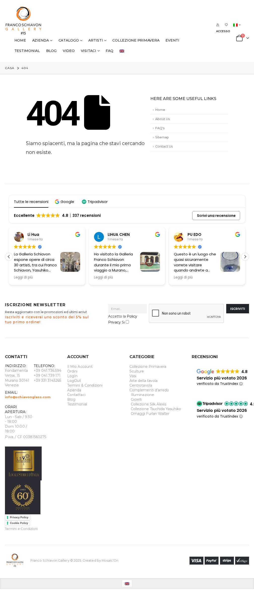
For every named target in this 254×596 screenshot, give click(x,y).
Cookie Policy (19, 523)
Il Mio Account (80, 366)
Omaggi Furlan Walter (150, 413)
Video (69, 51)
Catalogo (69, 40)
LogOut (74, 380)
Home (20, 40)
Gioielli (136, 399)
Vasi (132, 376)
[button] (65, 201)
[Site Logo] (23, 20)
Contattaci (76, 395)
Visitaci (88, 51)
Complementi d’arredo (149, 390)
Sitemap (162, 137)
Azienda (40, 40)
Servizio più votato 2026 (222, 378)
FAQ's (159, 128)
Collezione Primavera (147, 366)
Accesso (223, 31)
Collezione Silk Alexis (148, 404)
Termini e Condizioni (21, 529)
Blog (51, 51)
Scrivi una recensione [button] (216, 215)
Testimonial (27, 51)
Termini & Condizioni (84, 385)
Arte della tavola (143, 380)
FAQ (109, 51)
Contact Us (164, 146)
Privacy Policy (19, 517)
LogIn (72, 376)
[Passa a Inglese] (123, 51)
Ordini (72, 371)
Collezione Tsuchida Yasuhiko (156, 409)
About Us (162, 119)
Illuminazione (142, 395)
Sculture (136, 371)
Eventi (172, 40)
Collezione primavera (135, 40)
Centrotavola (140, 385)
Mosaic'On (110, 560)
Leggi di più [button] (28, 277)
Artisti (95, 40)
